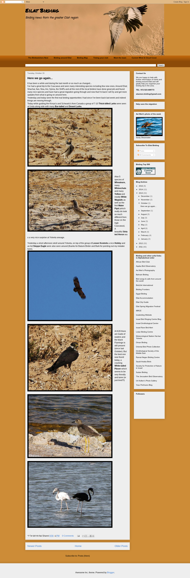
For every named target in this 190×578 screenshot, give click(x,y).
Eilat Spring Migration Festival (148, 306)
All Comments (145, 155)
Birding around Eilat (62, 58)
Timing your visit (100, 58)
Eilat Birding (42, 10)
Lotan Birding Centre (144, 332)
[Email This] (83, 536)
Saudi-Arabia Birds (143, 362)
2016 (141, 186)
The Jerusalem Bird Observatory (149, 376)
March (144, 232)
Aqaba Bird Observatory (146, 266)
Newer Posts (34, 546)
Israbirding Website (144, 315)
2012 (141, 243)
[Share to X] (88, 536)
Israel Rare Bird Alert (144, 328)
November (145, 200)
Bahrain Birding (142, 275)
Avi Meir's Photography (145, 270)
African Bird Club (143, 262)
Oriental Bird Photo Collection (148, 347)
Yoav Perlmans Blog (144, 385)
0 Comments (68, 536)
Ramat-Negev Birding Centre (148, 357)
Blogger (110, 572)
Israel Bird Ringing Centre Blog (148, 319)
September (146, 211)
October (144, 203)
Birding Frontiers (143, 289)
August (144, 214)
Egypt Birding (141, 294)
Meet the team (120, 58)
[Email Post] (78, 536)
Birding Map (82, 58)
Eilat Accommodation (144, 298)
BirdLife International (144, 285)
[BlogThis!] (86, 536)
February (145, 235)
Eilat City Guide (142, 302)
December (145, 196)
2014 (141, 189)
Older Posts (121, 546)
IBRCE (138, 311)
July (143, 218)
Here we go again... (40, 78)
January (144, 239)
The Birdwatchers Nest (38, 58)
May (143, 225)
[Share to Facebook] (90, 536)
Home (78, 546)
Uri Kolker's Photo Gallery (146, 381)
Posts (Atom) (84, 556)
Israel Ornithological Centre (147, 323)
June (143, 221)
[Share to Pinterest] (93, 536)
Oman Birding (141, 342)
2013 (141, 193)
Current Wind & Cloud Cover (144, 58)
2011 (141, 247)
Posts (141, 151)
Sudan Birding (141, 372)
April (143, 228)
